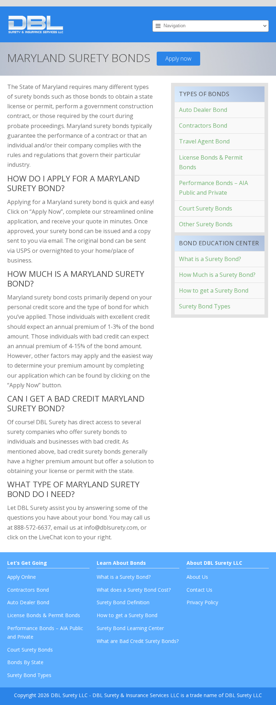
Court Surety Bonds (205, 208)
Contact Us (199, 589)
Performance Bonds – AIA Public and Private (213, 188)
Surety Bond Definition (123, 602)
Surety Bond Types (204, 306)
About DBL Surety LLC (214, 562)
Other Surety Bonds (206, 224)
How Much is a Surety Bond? (217, 275)
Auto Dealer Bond (203, 110)
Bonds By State (25, 662)
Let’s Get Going (27, 562)
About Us (197, 576)
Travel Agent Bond (204, 141)
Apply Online (21, 576)
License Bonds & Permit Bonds (211, 162)
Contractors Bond (203, 125)
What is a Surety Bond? (210, 259)
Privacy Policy (202, 602)
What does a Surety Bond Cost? (134, 589)
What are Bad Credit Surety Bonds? (138, 641)
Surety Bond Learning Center (130, 628)
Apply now (178, 58)
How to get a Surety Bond (213, 290)
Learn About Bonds (121, 562)
